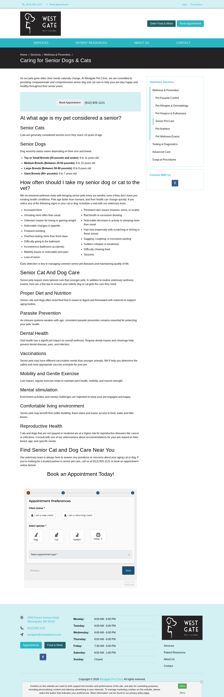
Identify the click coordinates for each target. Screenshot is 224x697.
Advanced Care (161, 152)
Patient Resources (91, 42)
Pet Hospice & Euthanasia (170, 113)
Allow (182, 686)
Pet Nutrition (162, 128)
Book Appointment (190, 23)
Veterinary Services (162, 82)
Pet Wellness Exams (167, 136)
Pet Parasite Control (167, 98)
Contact (183, 42)
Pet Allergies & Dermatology (171, 105)
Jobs (184, 4)
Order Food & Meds (161, 23)
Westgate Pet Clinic (111, 679)
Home (23, 54)
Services (41, 42)
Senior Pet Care (164, 121)
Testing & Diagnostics (165, 144)
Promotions (196, 4)
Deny (182, 692)
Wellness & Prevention (57, 54)
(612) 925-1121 (95, 102)
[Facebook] (175, 183)
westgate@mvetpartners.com (44, 634)
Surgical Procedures (164, 159)
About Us (141, 42)
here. (147, 693)
